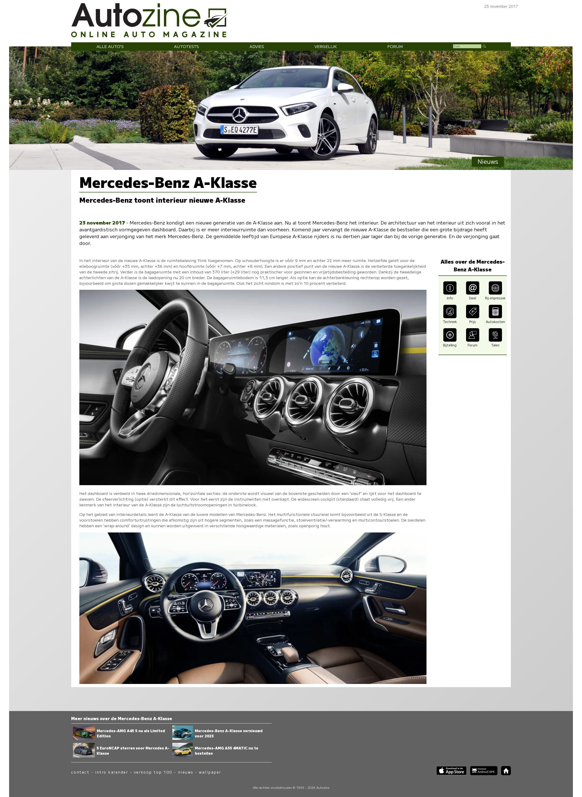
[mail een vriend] (472, 293)
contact (80, 772)
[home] (504, 773)
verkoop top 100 (153, 772)
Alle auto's (110, 46)
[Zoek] (484, 46)
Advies (256, 46)
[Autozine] (291, 19)
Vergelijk (325, 46)
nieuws (185, 772)
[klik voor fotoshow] (252, 483)
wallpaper (210, 772)
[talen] (495, 340)
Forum (395, 46)
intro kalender (111, 772)
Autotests (186, 46)
